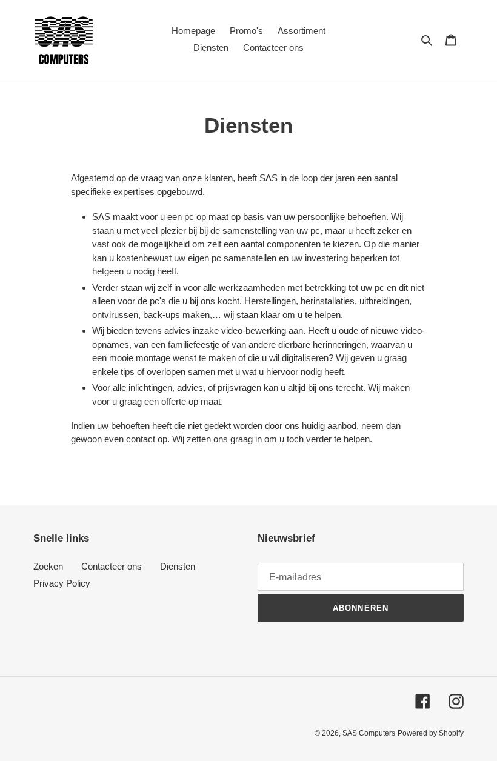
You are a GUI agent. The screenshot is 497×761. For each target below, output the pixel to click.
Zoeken (48, 566)
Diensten (177, 566)
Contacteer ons (111, 566)
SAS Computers (368, 733)
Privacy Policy (61, 583)
